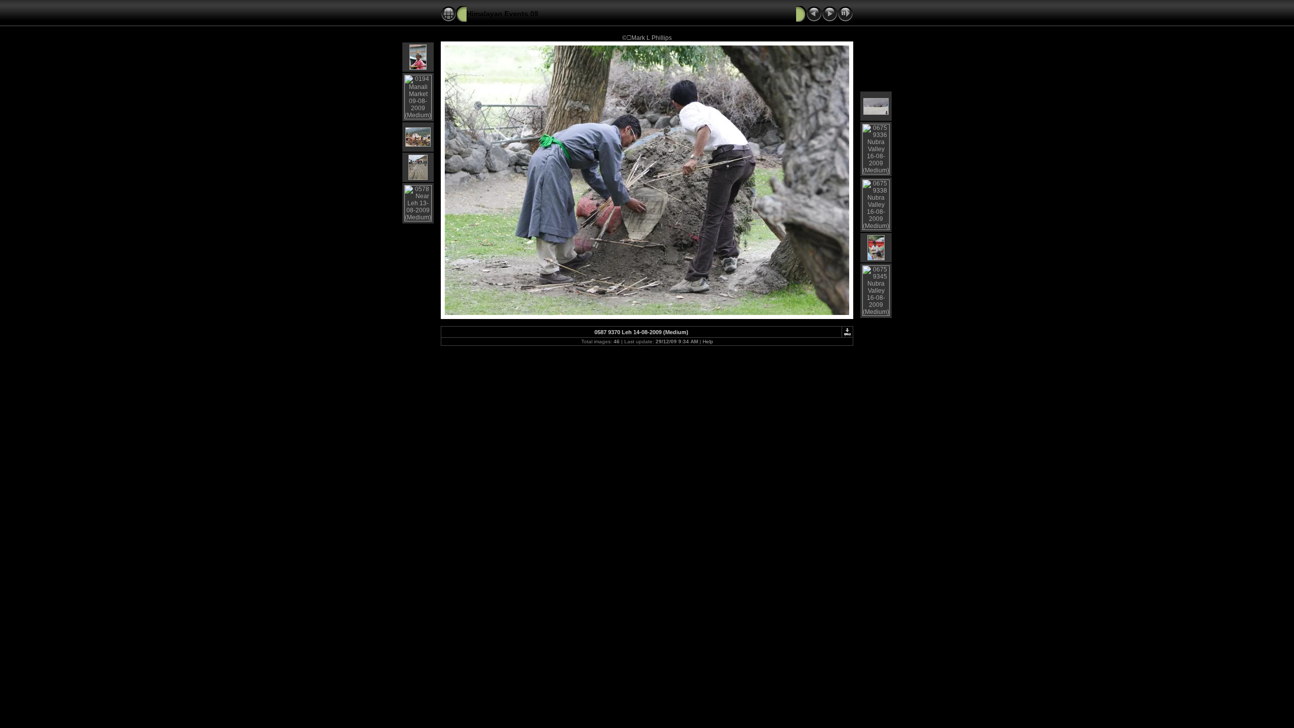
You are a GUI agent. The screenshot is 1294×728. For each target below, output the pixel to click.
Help (708, 341)
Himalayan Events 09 (502, 14)
